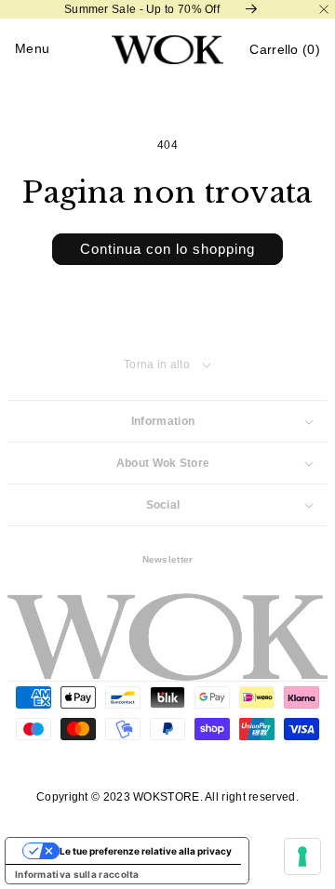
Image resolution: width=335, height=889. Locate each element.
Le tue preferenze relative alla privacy (146, 850)
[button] (284, 50)
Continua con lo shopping (167, 249)
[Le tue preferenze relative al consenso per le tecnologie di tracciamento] (302, 856)
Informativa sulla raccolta (77, 874)
